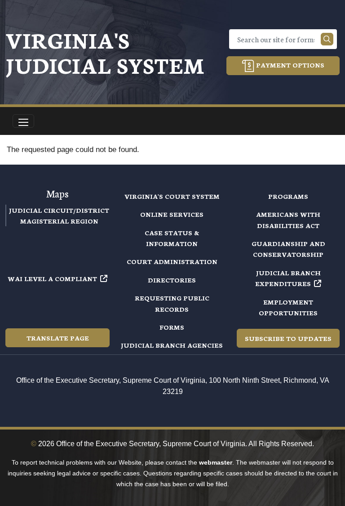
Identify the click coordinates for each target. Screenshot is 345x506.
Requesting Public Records (172, 303)
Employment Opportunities (288, 307)
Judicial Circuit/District (59, 210)
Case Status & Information (172, 238)
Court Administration (172, 261)
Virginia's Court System (172, 196)
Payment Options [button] (289, 64)
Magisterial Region (59, 220)
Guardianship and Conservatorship (288, 249)
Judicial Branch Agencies (172, 344)
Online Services (171, 214)
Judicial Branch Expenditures (288, 278)
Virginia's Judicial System (104, 52)
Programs (288, 196)
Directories (172, 279)
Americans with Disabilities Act (288, 219)
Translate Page (58, 337)
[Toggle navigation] (23, 121)
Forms (171, 326)
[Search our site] (327, 39)
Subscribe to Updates (288, 338)
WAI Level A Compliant (52, 278)
